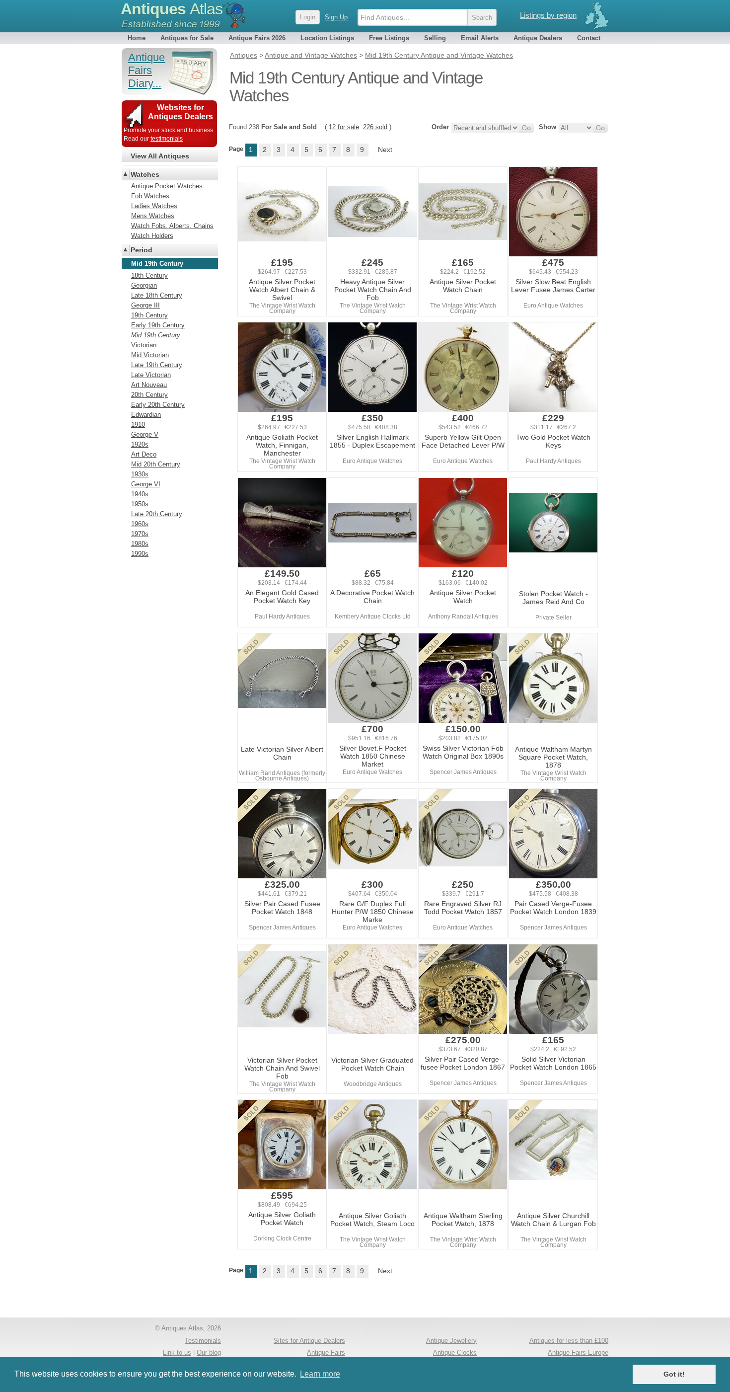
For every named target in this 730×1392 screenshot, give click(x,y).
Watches (145, 174)
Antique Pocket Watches (167, 186)
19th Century (149, 315)
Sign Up (336, 17)
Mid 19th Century (155, 335)
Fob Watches (150, 196)
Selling (435, 38)
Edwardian (146, 414)
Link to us (177, 1352)
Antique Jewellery (451, 1340)
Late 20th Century (156, 514)
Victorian (143, 345)
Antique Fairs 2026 (257, 38)
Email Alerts (480, 38)
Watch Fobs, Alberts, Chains (172, 226)
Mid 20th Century (155, 464)
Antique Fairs (326, 1352)
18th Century (149, 275)
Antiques (171, 9)
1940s (139, 494)
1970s (139, 534)
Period (141, 250)
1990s (139, 553)
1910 (138, 424)
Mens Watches (152, 216)
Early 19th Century (158, 325)
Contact (588, 38)
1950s (139, 504)
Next (385, 150)
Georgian (144, 285)
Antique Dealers (537, 38)
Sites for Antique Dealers (309, 1340)
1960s (139, 524)
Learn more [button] (320, 1374)
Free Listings (389, 38)
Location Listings (327, 38)
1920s (139, 444)
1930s (139, 474)
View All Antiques (160, 156)
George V (144, 434)
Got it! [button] (674, 1374)
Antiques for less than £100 (568, 1340)
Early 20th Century (158, 404)
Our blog (209, 1352)
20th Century (149, 394)
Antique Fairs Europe (578, 1352)
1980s (139, 543)
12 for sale (344, 127)
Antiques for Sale (187, 38)
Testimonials (203, 1340)
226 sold (375, 127)
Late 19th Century (156, 365)
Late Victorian (151, 375)
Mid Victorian (150, 355)
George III (145, 305)
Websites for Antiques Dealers (180, 112)
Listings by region (548, 15)
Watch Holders (152, 235)
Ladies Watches (154, 206)
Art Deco (143, 454)
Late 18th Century (156, 295)
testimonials (166, 138)
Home (137, 38)
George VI (145, 484)
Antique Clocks (455, 1352)
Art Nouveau (149, 384)
